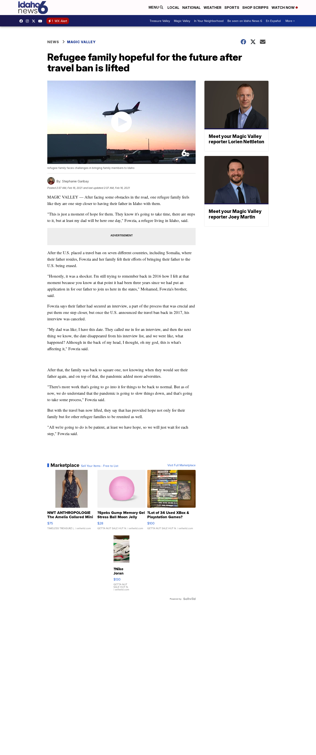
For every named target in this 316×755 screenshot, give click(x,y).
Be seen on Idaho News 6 (244, 21)
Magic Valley (182, 21)
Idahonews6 (22, 21)
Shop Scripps (255, 7)
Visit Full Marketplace (181, 465)
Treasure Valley (160, 21)
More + (290, 21)
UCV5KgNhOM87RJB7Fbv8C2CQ (41, 21)
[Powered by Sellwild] (189, 598)
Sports (231, 7)
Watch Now (284, 7)
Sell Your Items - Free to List (99, 465)
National (191, 7)
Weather (212, 7)
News (53, 42)
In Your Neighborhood (209, 21)
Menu (154, 7)
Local (173, 7)
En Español (273, 21)
